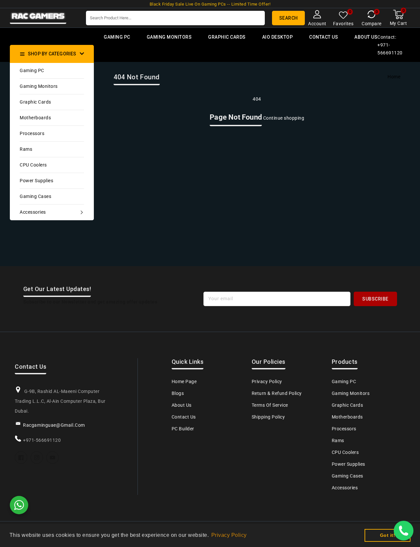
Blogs (178, 393)
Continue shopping (283, 118)
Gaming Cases (35, 196)
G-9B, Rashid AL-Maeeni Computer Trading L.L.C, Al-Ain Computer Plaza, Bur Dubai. (60, 401)
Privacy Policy (267, 381)
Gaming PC (32, 70)
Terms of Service (270, 405)
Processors (32, 133)
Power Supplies (36, 180)
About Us (182, 405)
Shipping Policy (268, 417)
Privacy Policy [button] (229, 535)
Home (394, 76)
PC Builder (183, 428)
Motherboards (35, 117)
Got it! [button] (387, 535)
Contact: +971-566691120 (390, 44)
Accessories (33, 212)
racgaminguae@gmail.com (54, 425)
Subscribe (375, 299)
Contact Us (184, 417)
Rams (26, 149)
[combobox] (175, 18)
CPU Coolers (33, 164)
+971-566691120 (42, 440)
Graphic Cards (35, 102)
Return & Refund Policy (277, 393)
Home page (184, 381)
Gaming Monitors (39, 86)
